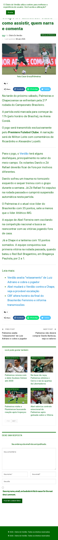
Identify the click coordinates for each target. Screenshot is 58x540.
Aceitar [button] (10, 12)
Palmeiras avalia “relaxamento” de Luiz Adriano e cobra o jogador (14, 336)
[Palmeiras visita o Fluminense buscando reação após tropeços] (16, 396)
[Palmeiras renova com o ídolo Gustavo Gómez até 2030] (16, 364)
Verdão (24, 153)
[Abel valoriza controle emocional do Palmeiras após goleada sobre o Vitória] (42, 396)
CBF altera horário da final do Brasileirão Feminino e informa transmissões (26, 300)
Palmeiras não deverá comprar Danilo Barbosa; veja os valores (44, 336)
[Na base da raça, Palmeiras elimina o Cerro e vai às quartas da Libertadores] (42, 364)
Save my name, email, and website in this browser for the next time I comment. (28, 493)
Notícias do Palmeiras (48, 35)
